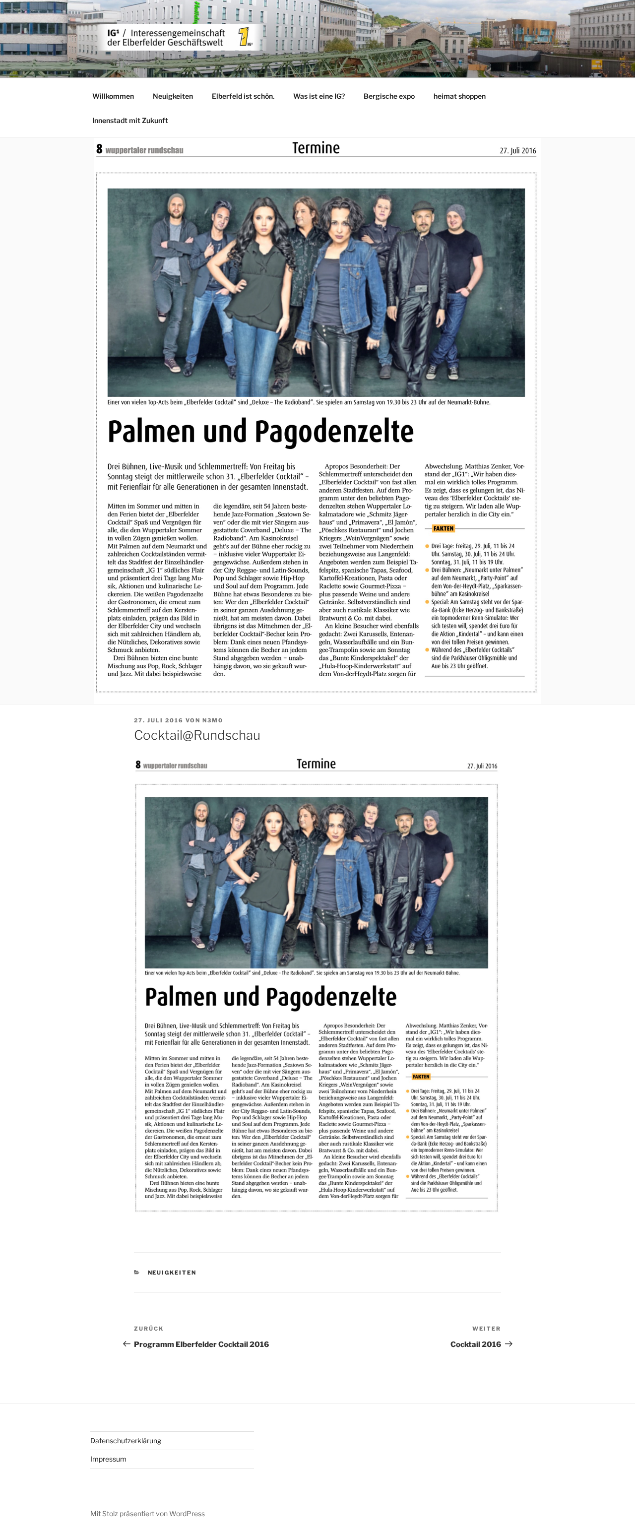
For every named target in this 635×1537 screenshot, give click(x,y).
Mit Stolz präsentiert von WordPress (147, 1513)
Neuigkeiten (173, 96)
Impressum (108, 1459)
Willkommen (113, 96)
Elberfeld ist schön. (243, 96)
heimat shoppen (460, 96)
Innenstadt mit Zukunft (130, 120)
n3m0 (212, 720)
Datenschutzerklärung (125, 1440)
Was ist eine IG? (319, 96)
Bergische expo (389, 96)
